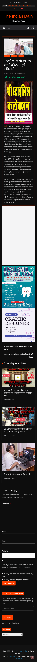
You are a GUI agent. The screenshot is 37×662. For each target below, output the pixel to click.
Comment (6, 503)
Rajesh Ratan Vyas (20, 73)
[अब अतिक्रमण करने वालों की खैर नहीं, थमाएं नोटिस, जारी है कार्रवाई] (18, 408)
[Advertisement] (18, 235)
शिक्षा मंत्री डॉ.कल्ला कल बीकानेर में (17, 474)
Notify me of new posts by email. (17, 580)
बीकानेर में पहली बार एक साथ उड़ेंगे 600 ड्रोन (19, 6)
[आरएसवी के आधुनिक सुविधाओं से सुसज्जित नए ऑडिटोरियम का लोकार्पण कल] (18, 369)
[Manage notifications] (32, 657)
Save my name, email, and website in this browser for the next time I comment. (17, 566)
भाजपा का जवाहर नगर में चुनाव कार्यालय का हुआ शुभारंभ (18, 347)
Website (5, 551)
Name (5, 531)
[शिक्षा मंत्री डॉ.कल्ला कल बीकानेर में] (18, 445)
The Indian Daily (18, 16)
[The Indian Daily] (4, 27)
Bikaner (7, 56)
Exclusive (14, 56)
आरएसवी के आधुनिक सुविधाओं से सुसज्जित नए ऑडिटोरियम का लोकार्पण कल (18, 393)
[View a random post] (32, 27)
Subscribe (7, 618)
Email (4, 541)
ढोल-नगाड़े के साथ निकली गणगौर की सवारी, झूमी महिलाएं (18, 355)
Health (21, 56)
